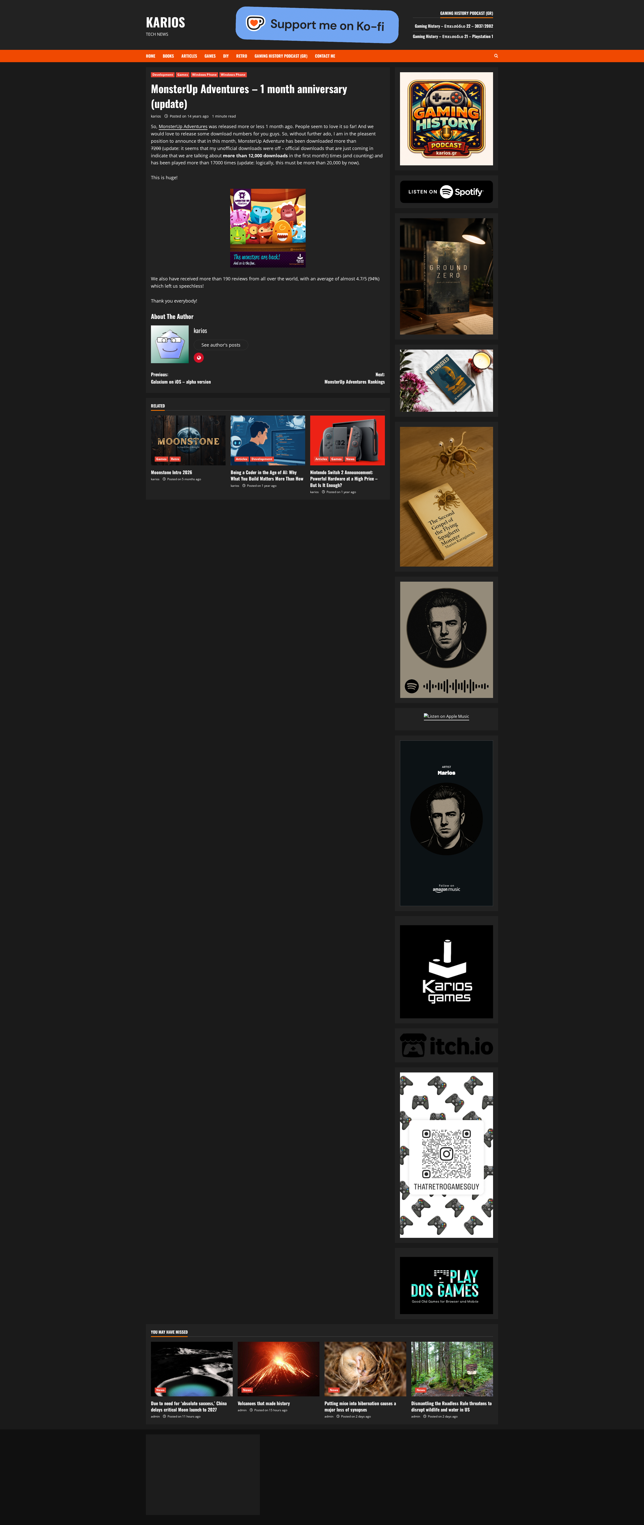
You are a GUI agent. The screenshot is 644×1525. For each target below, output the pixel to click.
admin (155, 1416)
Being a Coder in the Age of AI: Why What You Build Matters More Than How (267, 475)
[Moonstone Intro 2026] (188, 440)
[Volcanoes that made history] (278, 1369)
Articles (189, 56)
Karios (165, 21)
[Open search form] (496, 56)
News (350, 459)
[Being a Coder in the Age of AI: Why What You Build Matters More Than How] (268, 440)
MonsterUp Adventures (183, 126)
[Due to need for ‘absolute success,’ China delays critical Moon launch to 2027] (192, 1369)
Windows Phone (204, 74)
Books (168, 56)
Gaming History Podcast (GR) (281, 56)
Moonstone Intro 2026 (171, 472)
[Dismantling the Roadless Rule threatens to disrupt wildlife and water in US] (452, 1369)
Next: (355, 378)
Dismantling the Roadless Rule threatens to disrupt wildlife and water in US (451, 1406)
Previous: (181, 378)
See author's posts (221, 345)
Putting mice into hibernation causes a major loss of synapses (360, 1406)
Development (162, 74)
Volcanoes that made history (264, 1403)
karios (156, 116)
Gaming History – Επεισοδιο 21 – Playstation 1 (453, 36)
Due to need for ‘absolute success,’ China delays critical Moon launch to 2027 (189, 1406)
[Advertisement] (203, 1474)
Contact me (325, 56)
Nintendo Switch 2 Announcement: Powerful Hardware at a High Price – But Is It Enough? (344, 478)
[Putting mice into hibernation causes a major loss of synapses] (365, 1369)
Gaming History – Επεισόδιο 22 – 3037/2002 (454, 26)
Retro (241, 56)
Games (210, 56)
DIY (226, 56)
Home (150, 56)
